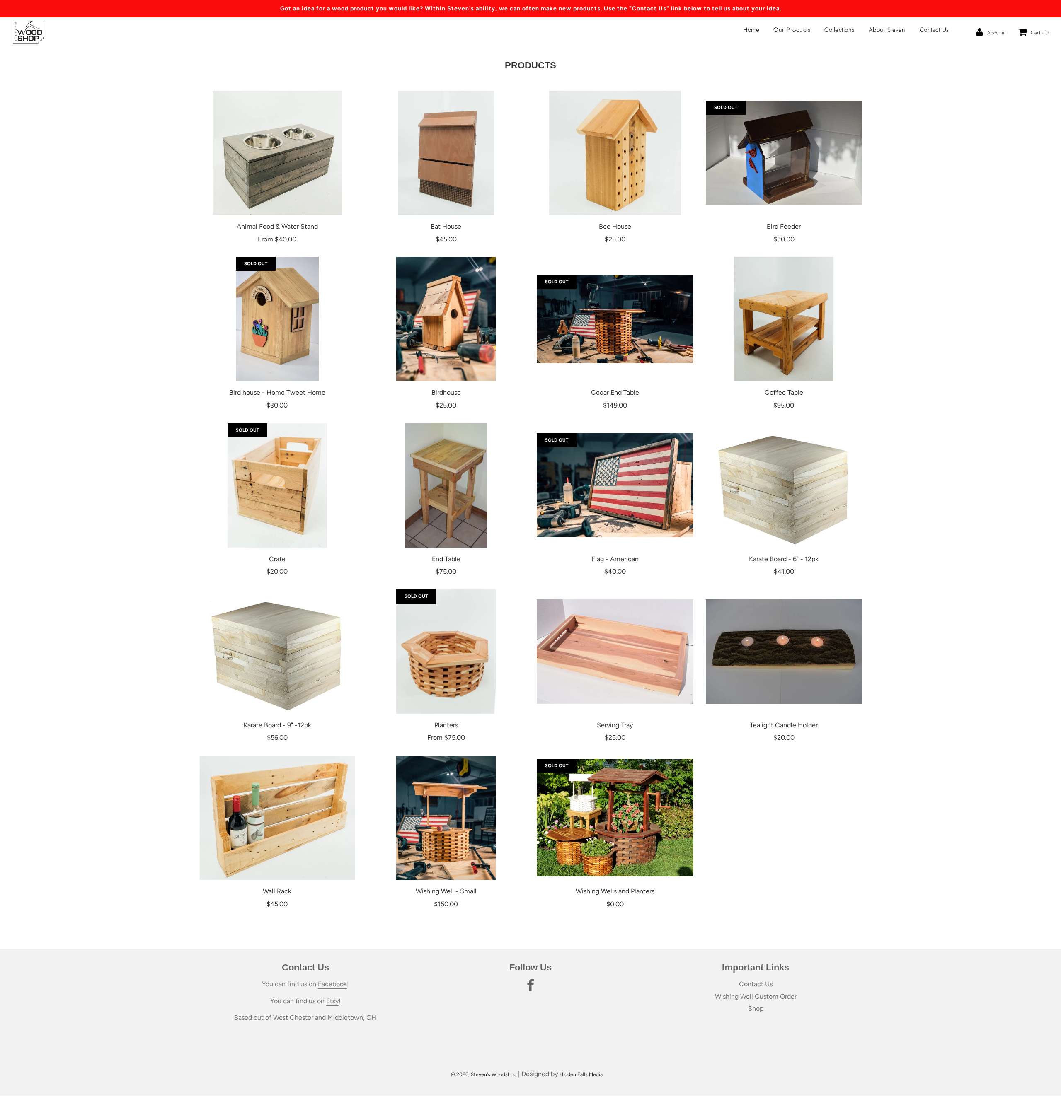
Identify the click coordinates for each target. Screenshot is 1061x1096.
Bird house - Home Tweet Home (277, 392)
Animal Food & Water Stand (277, 226)
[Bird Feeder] (784, 153)
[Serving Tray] (615, 651)
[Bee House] (615, 153)
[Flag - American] (615, 485)
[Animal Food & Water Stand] (277, 153)
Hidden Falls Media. (582, 1074)
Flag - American (615, 559)
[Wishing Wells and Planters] (615, 818)
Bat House (446, 226)
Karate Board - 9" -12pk (277, 725)
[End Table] (446, 485)
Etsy (332, 1001)
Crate (277, 559)
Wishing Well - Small (446, 891)
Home (751, 29)
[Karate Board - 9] (277, 651)
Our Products (791, 29)
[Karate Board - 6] (784, 485)
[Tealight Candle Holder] (784, 651)
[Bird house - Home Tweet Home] (277, 319)
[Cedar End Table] (615, 319)
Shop (755, 1008)
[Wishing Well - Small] (446, 818)
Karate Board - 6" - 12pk (784, 559)
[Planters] (446, 651)
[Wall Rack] (277, 818)
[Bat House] (446, 153)
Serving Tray (615, 725)
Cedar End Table (615, 392)
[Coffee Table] (784, 319)
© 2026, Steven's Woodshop (483, 1074)
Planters (446, 725)
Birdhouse (446, 392)
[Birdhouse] (446, 319)
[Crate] (277, 485)
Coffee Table (784, 392)
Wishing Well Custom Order (756, 996)
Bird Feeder (784, 226)
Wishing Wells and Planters (615, 891)
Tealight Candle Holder (784, 725)
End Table (446, 559)
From (277, 239)
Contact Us (934, 29)
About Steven (887, 29)
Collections (839, 29)
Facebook (332, 984)
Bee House (615, 226)
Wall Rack (277, 891)
